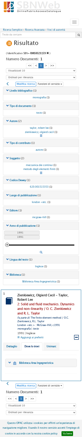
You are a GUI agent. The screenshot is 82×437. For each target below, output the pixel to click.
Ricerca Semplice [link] (12, 30)
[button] (47, 53)
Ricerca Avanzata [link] (35, 30)
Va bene (67, 433)
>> (52, 65)
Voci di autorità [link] (56, 30)
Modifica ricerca (26, 84)
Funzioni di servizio (49, 84)
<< (30, 65)
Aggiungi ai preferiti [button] (32, 337)
